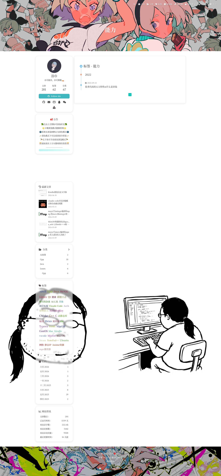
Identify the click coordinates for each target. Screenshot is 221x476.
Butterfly (118, 457)
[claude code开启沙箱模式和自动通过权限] (43, 204)
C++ (51, 316)
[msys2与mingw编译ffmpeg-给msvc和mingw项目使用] (43, 214)
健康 (54, 296)
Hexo (48, 321)
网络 (41, 344)
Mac (51, 331)
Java (56, 291)
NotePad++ (53, 340)
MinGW (61, 326)
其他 (61, 301)
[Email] (49, 102)
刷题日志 (61, 296)
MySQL (64, 291)
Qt (49, 297)
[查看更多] (69, 249)
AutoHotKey (56, 310)
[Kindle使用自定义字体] (43, 194)
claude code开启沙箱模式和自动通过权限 (58, 202)
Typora (43, 326)
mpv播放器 (45, 349)
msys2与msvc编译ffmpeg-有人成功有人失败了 (58, 233)
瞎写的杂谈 (44, 301)
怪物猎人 (43, 310)
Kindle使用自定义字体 (57, 192)
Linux (43, 297)
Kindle (58, 331)
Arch (66, 305)
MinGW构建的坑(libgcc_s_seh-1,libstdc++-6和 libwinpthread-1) (58, 223)
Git (61, 321)
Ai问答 (42, 291)
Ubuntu (64, 340)
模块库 (56, 321)
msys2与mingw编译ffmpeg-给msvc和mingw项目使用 (59, 212)
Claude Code (56, 305)
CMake (43, 316)
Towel (8, 4)
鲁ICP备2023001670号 (112, 469)
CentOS (43, 331)
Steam (42, 340)
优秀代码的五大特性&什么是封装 (101, 86)
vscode (43, 335)
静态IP (48, 344)
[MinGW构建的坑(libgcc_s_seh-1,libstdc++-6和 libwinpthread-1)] (43, 225)
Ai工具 (54, 301)
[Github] (43, 102)
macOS (61, 335)
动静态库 (62, 315)
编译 (41, 321)
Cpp (50, 291)
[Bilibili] (54, 102)
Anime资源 (58, 344)
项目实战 (43, 305)
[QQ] (59, 102)
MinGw (52, 335)
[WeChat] (64, 102)
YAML (52, 326)
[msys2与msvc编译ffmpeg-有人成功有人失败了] (43, 235)
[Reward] (54, 107)
